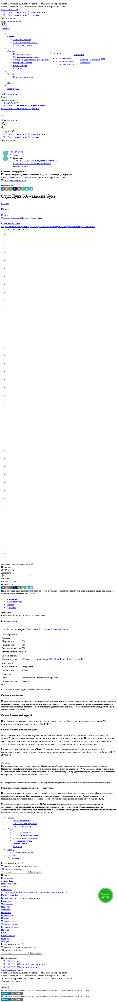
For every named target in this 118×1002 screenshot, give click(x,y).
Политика (6, 912)
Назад (15, 155)
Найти (4, 987)
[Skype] (27, 189)
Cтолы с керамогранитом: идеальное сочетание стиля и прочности (34, 892)
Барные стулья (78, 226)
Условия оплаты (9, 921)
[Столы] (23, 33)
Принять (5, 993)
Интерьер (26, 217)
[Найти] (2, 115)
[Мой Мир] (11, 189)
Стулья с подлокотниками (39, 226)
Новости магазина (13, 869)
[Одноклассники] (7, 189)
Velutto (65, 629)
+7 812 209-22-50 (9, 9)
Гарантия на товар (10, 927)
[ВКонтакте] (3, 189)
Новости (5, 906)
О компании (7, 903)
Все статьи (6, 889)
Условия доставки (10, 924)
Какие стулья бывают (11, 895)
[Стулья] (23, 48)
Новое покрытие (9, 883)
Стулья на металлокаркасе (14, 226)
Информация (7, 915)
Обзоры (5, 941)
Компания (6, 901)
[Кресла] (23, 71)
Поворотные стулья (61, 226)
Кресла (17, 217)
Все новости (7, 878)
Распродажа (36, 217)
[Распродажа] (23, 85)
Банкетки (90, 226)
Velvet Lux (38, 629)
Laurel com (56, 629)
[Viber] (19, 189)
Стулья (11, 217)
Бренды (5, 938)
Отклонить (17, 993)
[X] (15, 189)
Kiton (29, 629)
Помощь (5, 918)
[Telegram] (31, 189)
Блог (3, 932)
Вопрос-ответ (8, 935)
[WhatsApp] (23, 189)
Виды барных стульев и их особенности (21, 898)
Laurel (47, 629)
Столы (4, 217)
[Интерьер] (23, 79)
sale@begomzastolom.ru (15, 180)
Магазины (6, 909)
